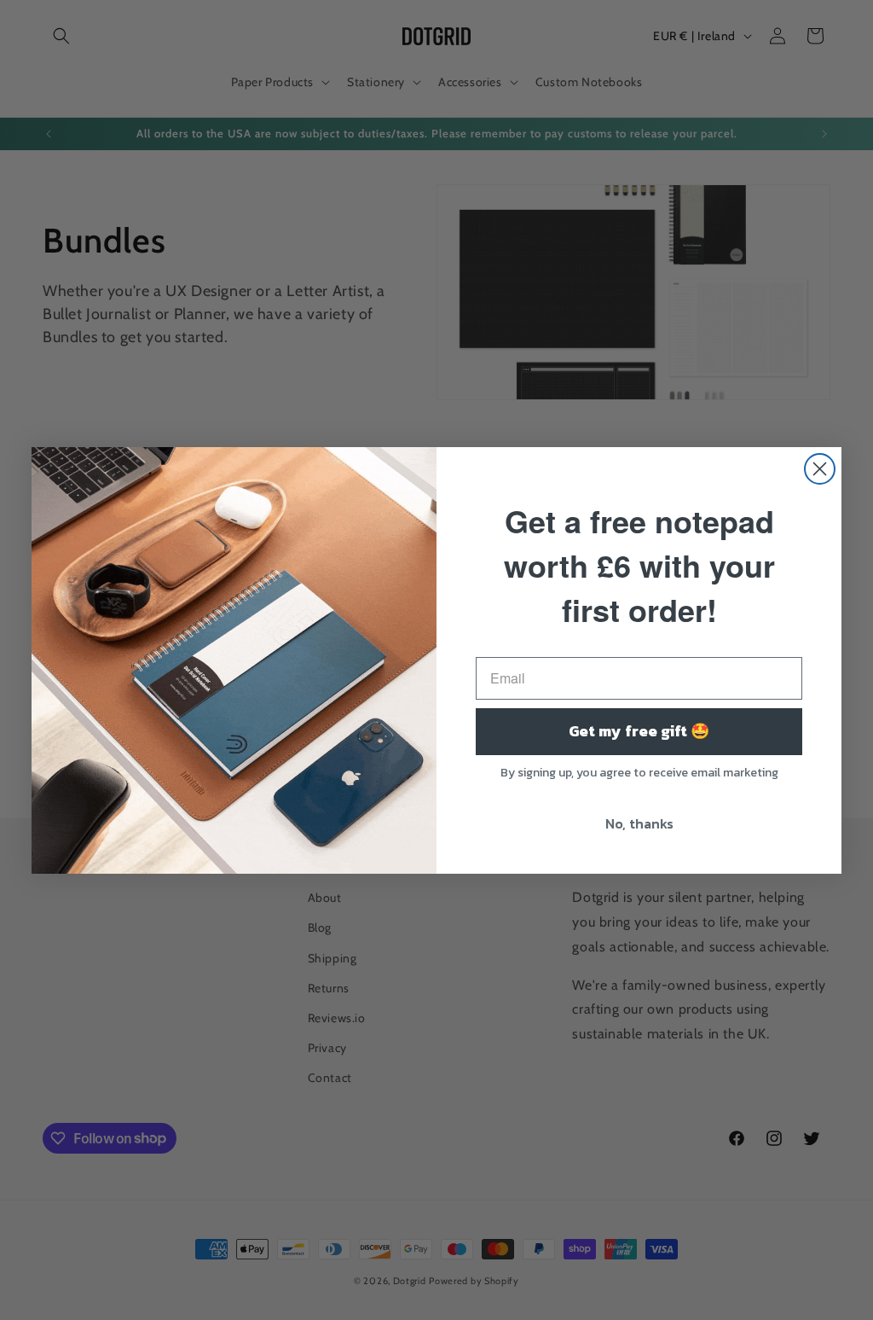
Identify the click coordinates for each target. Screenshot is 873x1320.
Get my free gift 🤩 (639, 730)
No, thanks (639, 823)
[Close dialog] (820, 469)
